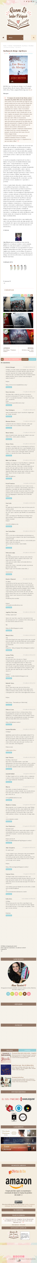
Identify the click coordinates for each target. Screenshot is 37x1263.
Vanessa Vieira (10, 874)
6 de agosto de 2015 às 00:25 (29, 826)
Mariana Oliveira (10, 421)
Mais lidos (10, 1050)
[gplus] (34, 1)
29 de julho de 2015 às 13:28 (29, 655)
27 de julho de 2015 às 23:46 (29, 432)
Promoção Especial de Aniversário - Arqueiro (24, 1053)
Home (4, 45)
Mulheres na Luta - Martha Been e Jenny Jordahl (18, 309)
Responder (9, 387)
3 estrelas (10, 45)
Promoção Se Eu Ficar (18, 1077)
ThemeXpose (4, 1259)
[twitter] (27, 1)
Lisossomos (9, 572)
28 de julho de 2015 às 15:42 (29, 503)
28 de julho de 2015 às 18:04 (29, 552)
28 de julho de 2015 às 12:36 (29, 460)
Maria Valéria (9, 432)
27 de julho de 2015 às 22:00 (29, 391)
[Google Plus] (12, 994)
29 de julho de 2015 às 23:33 (29, 729)
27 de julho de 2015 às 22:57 (29, 421)
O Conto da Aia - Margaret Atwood (14, 325)
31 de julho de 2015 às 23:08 (29, 757)
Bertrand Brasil (17, 45)
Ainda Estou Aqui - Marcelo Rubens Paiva (23, 1065)
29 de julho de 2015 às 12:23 (29, 635)
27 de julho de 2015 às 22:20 (29, 409)
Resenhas (31, 45)
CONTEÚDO (27, 1050)
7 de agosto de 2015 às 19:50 (29, 874)
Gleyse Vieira (9, 444)
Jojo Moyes (25, 45)
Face (15, 750)
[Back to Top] (23, 1256)
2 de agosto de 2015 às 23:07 (29, 786)
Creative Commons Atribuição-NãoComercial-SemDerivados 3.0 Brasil (20, 1205)
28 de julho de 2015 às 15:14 (29, 483)
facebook (32, 359)
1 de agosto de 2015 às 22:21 (29, 773)
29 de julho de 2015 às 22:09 (29, 709)
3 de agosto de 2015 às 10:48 (29, 804)
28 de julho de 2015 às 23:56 (29, 612)
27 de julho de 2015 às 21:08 (29, 367)
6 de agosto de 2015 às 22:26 (29, 847)
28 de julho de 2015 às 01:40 (29, 443)
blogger (25, 359)
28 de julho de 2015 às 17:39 (29, 531)
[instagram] (31, 1)
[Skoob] (25, 994)
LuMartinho (9, 750)
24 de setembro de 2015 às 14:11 (28, 898)
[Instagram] (16, 994)
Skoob (30, 90)
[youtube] (29, 1)
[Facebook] (8, 994)
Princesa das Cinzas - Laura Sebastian (15, 342)
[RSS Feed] (20, 994)
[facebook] (24, 1)
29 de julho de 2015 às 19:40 (29, 683)
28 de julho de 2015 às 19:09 (29, 579)
